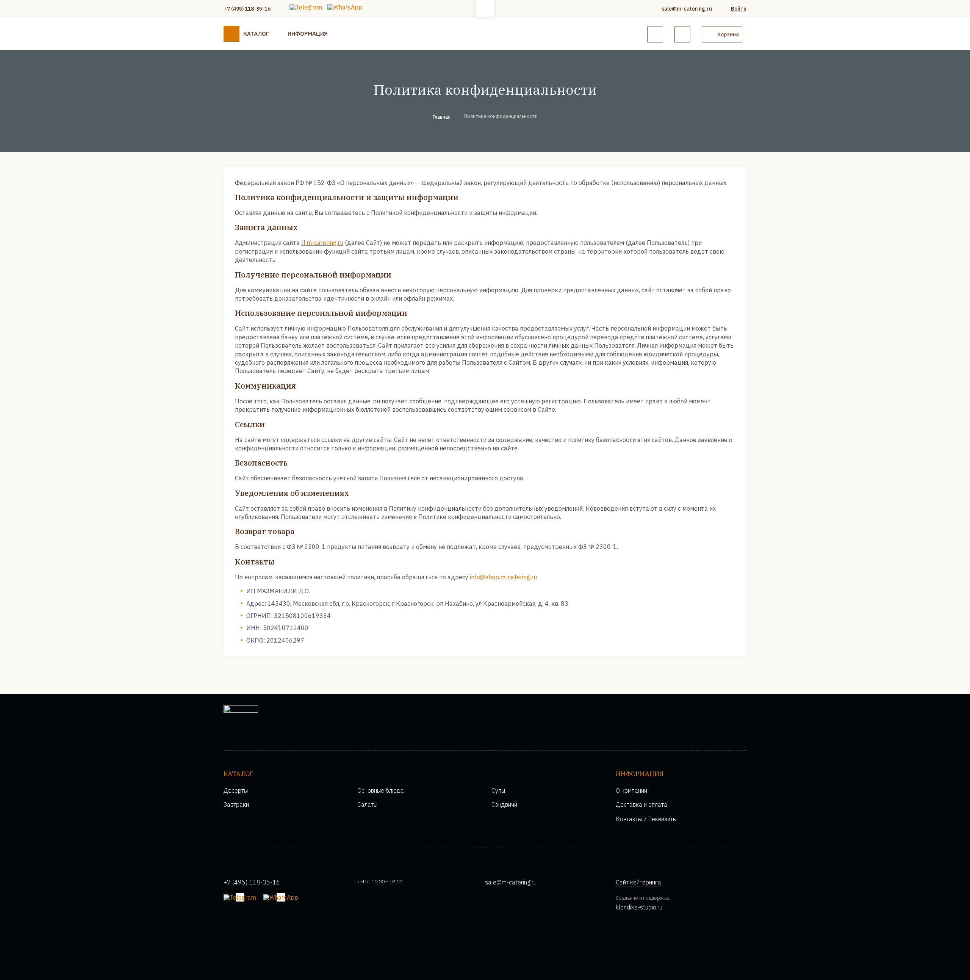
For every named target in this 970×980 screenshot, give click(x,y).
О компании (631, 790)
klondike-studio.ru (639, 907)
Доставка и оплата (641, 804)
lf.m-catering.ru (322, 242)
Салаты (367, 804)
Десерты (236, 790)
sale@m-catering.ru (687, 8)
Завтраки (236, 804)
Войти (738, 8)
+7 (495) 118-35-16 (247, 8)
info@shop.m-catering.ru (503, 577)
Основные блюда (380, 790)
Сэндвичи (504, 804)
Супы (498, 790)
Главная (442, 117)
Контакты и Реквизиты (646, 819)
